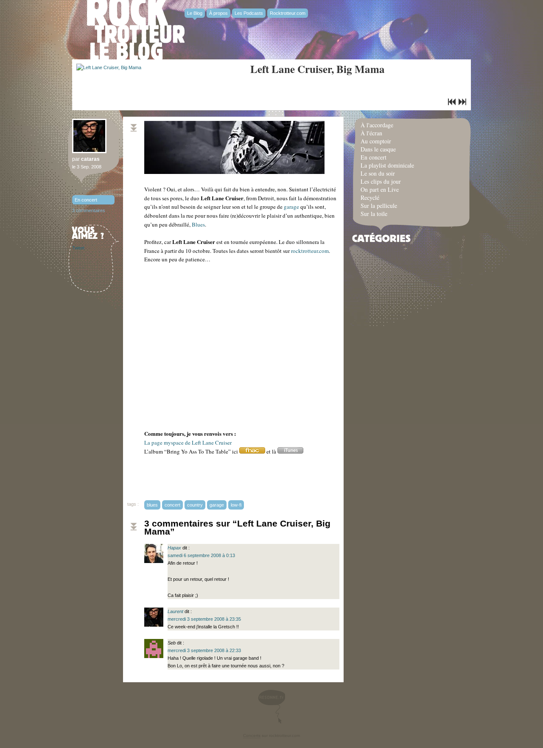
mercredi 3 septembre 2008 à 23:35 (204, 619)
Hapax (174, 547)
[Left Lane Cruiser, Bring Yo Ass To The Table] (252, 451)
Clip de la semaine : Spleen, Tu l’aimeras (452, 102)
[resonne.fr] (271, 706)
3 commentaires (88, 210)
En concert (86, 199)
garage (291, 206)
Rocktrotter (136, 29)
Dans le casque (378, 149)
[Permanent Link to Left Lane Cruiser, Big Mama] (108, 67)
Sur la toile (374, 214)
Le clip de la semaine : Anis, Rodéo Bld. (462, 102)
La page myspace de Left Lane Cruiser (188, 442)
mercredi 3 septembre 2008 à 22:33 (204, 650)
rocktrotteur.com (310, 251)
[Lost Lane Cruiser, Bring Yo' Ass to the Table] (290, 451)
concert (172, 504)
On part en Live (380, 189)
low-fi (236, 504)
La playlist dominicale (387, 165)
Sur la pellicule (379, 206)
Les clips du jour (381, 181)
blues (152, 504)
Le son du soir (378, 173)
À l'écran (371, 133)
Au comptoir (376, 141)
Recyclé (370, 197)
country (195, 504)
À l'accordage (377, 125)
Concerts (251, 735)
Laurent (175, 611)
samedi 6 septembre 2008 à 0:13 (201, 555)
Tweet (78, 247)
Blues (198, 224)
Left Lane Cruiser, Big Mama (317, 69)
